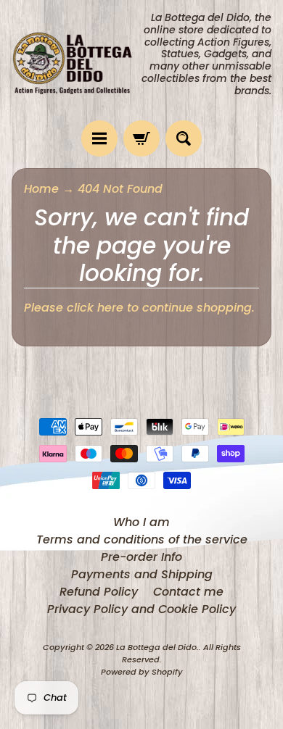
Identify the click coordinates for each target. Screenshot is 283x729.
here (110, 307)
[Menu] (99, 138)
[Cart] (141, 138)
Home (41, 188)
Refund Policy (99, 591)
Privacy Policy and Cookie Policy (141, 609)
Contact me (188, 591)
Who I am (141, 522)
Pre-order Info (141, 557)
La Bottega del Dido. (157, 647)
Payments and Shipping (142, 574)
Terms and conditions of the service (141, 539)
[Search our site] (183, 138)
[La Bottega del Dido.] (77, 60)
